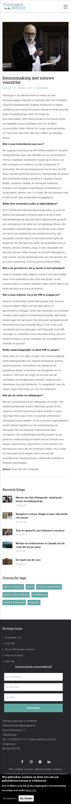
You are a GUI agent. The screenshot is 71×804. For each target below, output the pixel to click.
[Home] (19, 6)
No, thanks (26, 798)
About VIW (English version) (19, 649)
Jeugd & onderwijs (49, 586)
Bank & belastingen (16, 594)
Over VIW (10, 643)
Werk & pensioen (14, 602)
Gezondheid (39, 594)
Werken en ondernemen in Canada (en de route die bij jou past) (40, 545)
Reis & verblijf (13, 586)
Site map (9, 661)
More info (31, 790)
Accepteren (10, 798)
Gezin (30, 586)
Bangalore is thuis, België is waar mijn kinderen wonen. (42, 516)
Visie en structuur (14, 655)
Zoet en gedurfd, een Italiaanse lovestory (40, 530)
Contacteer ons (13, 637)
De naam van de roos (28, 559)
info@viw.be (8, 744)
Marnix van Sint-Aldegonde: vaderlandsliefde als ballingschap (39, 499)
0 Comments (41, 88)
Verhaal (6, 88)
